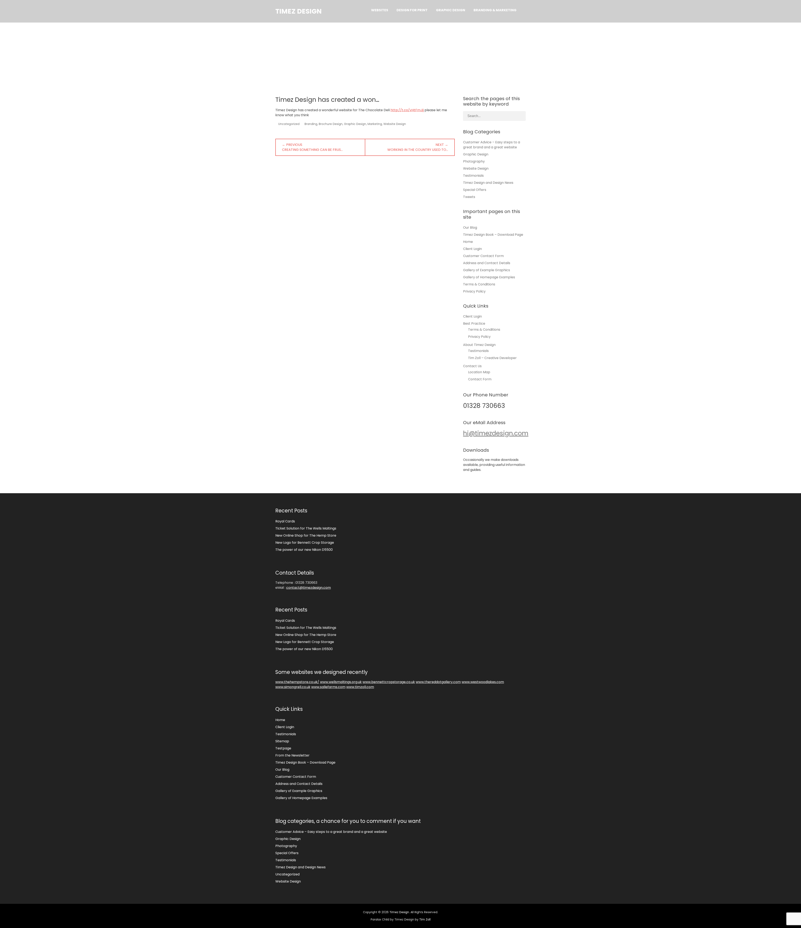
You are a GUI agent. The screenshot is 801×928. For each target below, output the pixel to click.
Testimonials (473, 175)
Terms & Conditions (479, 284)
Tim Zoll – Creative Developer (492, 358)
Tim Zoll (425, 919)
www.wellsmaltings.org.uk (341, 682)
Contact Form (479, 379)
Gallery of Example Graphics (486, 270)
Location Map (479, 372)
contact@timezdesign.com (308, 587)
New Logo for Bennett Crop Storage (304, 542)
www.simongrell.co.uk (292, 687)
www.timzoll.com (360, 687)
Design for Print (412, 10)
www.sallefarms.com (328, 687)
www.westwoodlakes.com (483, 682)
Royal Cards (285, 521)
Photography (474, 161)
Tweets (469, 196)
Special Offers (474, 189)
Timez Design (298, 11)
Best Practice (474, 323)
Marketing (375, 124)
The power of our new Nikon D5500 (304, 549)
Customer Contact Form (483, 255)
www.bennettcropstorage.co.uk (389, 682)
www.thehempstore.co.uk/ (297, 682)
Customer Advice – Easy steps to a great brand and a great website (491, 145)
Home (468, 241)
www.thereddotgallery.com (438, 682)
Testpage (283, 748)
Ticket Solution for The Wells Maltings (305, 528)
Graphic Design (450, 10)
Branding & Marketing (495, 10)
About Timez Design (479, 344)
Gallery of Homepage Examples (489, 277)
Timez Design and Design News (488, 182)
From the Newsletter (292, 755)
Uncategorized (289, 124)
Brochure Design (331, 124)
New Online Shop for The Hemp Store (305, 535)
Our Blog (470, 227)
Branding (311, 124)
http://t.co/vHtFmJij (407, 110)
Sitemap (282, 741)
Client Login (472, 248)
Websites (379, 10)
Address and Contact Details (486, 263)
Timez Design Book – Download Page (493, 234)
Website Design (394, 124)
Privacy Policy (474, 291)
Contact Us (472, 366)
